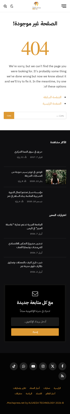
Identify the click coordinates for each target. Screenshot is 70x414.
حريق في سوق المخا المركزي (28, 152)
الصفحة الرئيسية (52, 103)
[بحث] (6, 6)
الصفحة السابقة (52, 97)
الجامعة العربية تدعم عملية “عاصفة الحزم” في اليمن (24, 226)
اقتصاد (39, 393)
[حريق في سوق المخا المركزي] (56, 157)
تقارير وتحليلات (19, 388)
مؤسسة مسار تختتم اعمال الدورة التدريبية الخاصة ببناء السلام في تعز (24, 194)
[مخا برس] (36, 6)
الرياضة (29, 393)
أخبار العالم (50, 393)
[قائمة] (63, 6)
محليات (46, 388)
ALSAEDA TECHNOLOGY (41, 403)
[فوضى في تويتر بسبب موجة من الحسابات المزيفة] (56, 177)
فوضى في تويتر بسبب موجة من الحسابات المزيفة (26, 174)
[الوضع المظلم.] (11, 6)
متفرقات (18, 393)
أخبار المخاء (35, 388)
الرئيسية (57, 388)
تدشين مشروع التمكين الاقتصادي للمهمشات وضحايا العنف (25, 245)
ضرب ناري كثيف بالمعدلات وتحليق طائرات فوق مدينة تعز (25, 264)
